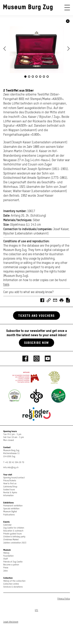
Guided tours (9, 490)
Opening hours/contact (14, 478)
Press (5, 568)
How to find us (9, 483)
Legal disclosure (10, 622)
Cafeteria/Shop (10, 487)
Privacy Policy (63, 598)
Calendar (7, 525)
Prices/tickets (9, 480)
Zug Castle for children (13, 528)
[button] (68, 48)
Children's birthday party (14, 537)
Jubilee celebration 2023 (14, 543)
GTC (36, 610)
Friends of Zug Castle (13, 562)
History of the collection (14, 581)
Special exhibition (11, 509)
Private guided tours (12, 534)
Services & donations (13, 587)
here (6, 284)
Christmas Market (11, 539)
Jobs (5, 571)
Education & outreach (13, 531)
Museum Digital (10, 511)
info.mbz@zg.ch (10, 467)
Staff (5, 559)
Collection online (11, 584)
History (6, 553)
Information (8, 495)
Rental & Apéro (10, 492)
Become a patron (11, 565)
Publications (9, 515)
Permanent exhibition (13, 506)
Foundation (8, 556)
